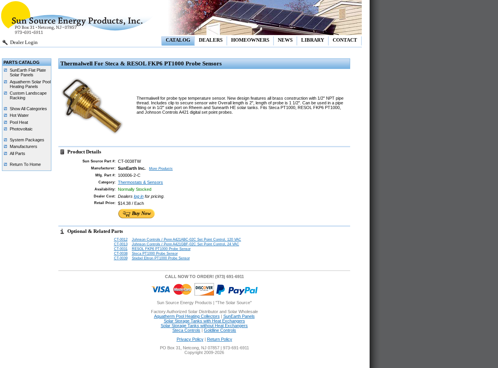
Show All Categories (28, 108)
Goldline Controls (220, 330)
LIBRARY (312, 40)
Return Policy (219, 339)
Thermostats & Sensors (140, 182)
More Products (161, 169)
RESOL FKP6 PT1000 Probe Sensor (161, 249)
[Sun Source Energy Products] (78, 33)
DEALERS (211, 40)
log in (139, 196)
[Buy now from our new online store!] (136, 217)
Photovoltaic (21, 129)
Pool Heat (19, 122)
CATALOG (178, 40)
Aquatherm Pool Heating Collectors (187, 316)
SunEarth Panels (239, 316)
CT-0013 (121, 244)
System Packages (27, 139)
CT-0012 (121, 239)
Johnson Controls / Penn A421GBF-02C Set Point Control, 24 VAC (185, 244)
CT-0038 (121, 253)
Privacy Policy (190, 339)
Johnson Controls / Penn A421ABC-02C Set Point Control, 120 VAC (186, 239)
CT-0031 (121, 249)
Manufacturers (23, 146)
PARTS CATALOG (22, 62)
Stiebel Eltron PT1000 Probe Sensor (161, 258)
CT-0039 (121, 258)
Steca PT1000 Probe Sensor (155, 253)
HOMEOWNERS (250, 40)
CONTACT (345, 40)
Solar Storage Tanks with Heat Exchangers (204, 321)
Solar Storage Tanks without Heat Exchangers (204, 325)
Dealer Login (24, 42)
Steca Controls (186, 330)
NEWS (285, 40)
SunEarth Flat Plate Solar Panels (28, 72)
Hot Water (19, 115)
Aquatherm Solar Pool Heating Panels (30, 84)
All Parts (17, 153)
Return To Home (25, 164)
